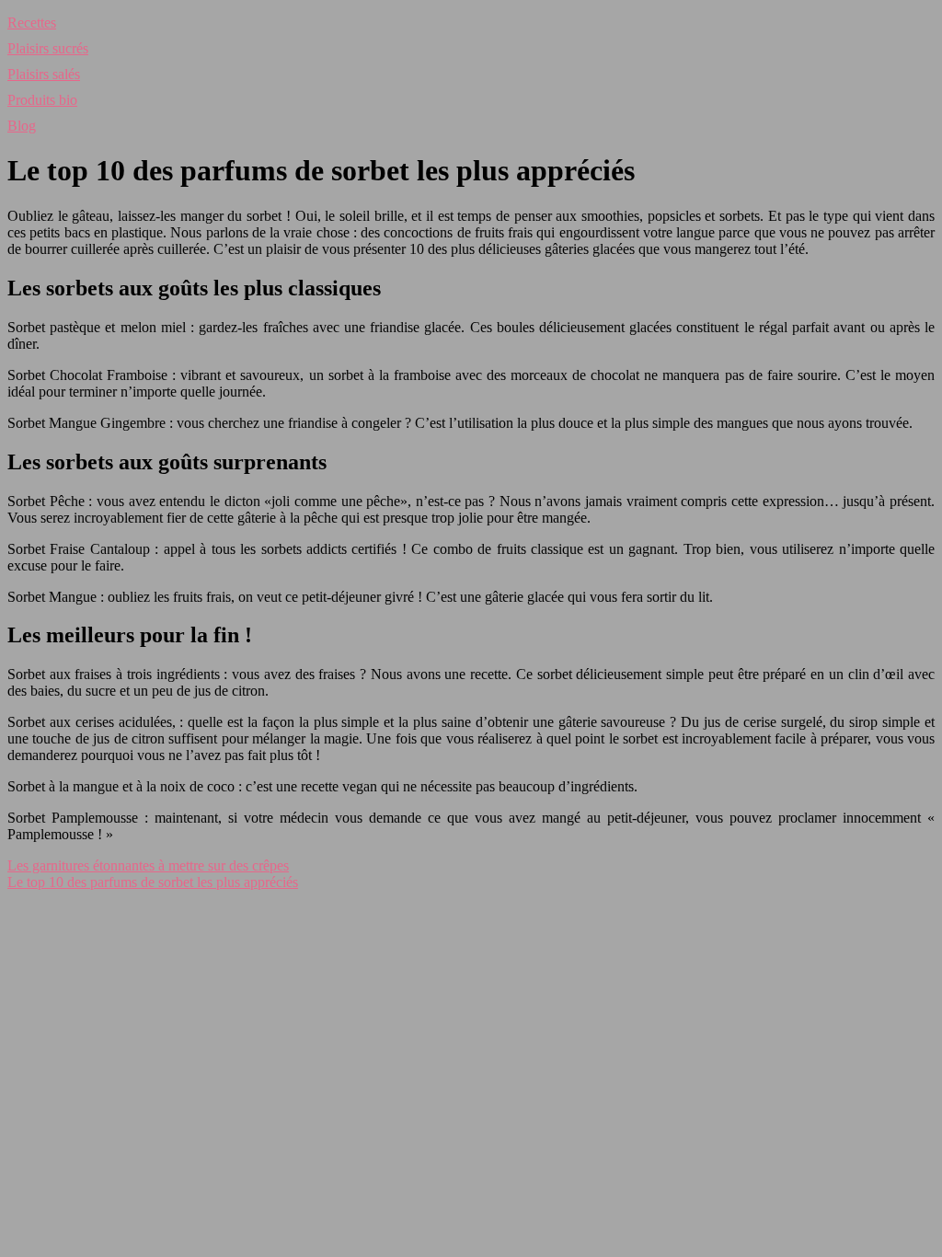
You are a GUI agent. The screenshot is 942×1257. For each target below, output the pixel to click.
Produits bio (42, 100)
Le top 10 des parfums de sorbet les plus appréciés (152, 882)
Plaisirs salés (43, 74)
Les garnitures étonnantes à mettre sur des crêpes (148, 865)
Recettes (31, 22)
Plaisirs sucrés (47, 48)
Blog (21, 125)
